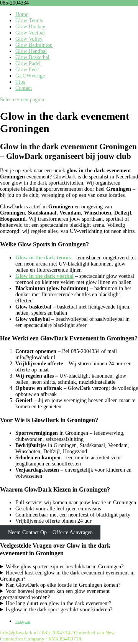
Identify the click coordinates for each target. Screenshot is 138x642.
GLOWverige (30, 76)
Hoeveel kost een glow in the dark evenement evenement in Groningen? (67, 576)
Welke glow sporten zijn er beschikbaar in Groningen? (64, 566)
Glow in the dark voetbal (44, 276)
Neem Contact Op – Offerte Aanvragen (50, 532)
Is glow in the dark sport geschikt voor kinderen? (59, 609)
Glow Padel (28, 63)
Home (21, 14)
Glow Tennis (29, 20)
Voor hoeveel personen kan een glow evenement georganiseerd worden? (55, 594)
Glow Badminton (34, 45)
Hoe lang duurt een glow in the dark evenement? (58, 603)
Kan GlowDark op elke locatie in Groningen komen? (63, 585)
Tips (20, 82)
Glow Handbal (31, 51)
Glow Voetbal (30, 33)
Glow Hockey (30, 27)
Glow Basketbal (32, 57)
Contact (23, 88)
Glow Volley (29, 39)
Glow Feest (27, 70)
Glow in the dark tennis (43, 258)
